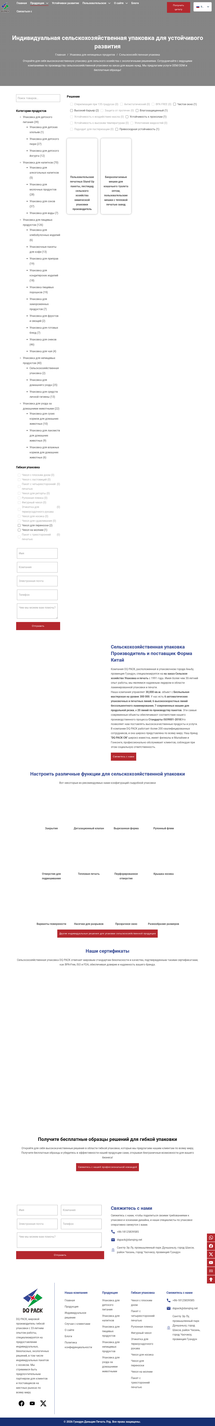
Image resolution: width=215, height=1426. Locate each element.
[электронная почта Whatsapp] (211, 1238)
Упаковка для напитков (38, 162)
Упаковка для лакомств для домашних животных (45, 435)
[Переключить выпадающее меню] (47, 3)
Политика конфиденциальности (78, 1345)
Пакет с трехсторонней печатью (140, 1382)
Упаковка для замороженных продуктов (39, 304)
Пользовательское (94, 3)
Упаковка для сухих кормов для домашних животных (44, 418)
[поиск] (161, 7)
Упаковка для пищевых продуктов (111, 1331)
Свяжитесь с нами (123, 756)
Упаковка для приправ (44, 258)
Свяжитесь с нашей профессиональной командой (107, 1167)
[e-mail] (211, 1271)
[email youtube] (211, 1262)
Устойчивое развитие (65, 3)
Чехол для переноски (137, 1363)
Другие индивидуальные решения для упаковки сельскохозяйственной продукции (107, 933)
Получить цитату (178, 7)
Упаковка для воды (42, 213)
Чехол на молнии (142, 1371)
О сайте (119, 3)
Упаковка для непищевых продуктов (92, 54)
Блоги (135, 3)
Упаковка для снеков (43, 339)
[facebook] (21, 1403)
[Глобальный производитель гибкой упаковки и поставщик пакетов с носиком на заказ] (5, 7)
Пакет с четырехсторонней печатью (143, 1316)
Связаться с (24, 11)
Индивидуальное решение (75, 1315)
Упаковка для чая (41, 351)
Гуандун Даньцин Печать (89, 1421)
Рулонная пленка (142, 1326)
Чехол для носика (142, 1354)
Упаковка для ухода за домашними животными (111, 1364)
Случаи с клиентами (77, 1323)
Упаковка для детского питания (111, 1305)
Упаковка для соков (42, 201)
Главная (22, 3)
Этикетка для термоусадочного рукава (142, 1344)
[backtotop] (211, 1279)
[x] (32, 1403)
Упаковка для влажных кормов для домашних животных (44, 452)
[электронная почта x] (211, 1254)
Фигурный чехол (141, 1332)
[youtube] (43, 1403)
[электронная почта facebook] (211, 1246)
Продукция (37, 3)
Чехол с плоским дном (141, 1303)
